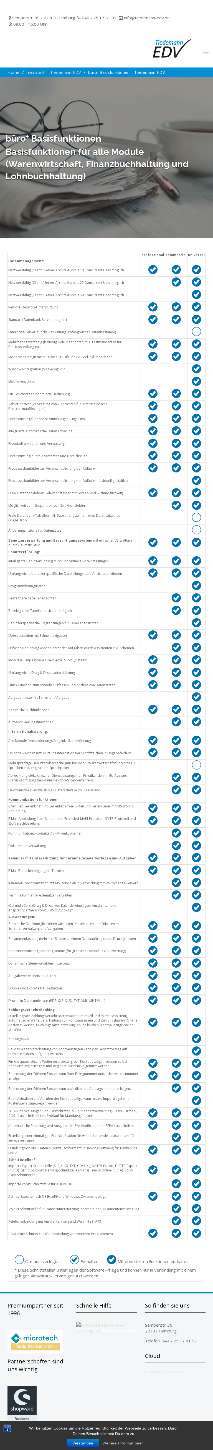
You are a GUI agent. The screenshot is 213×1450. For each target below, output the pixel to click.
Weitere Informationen (123, 1443)
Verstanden (82, 1443)
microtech (174, 1372)
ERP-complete (155, 1372)
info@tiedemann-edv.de (147, 17)
